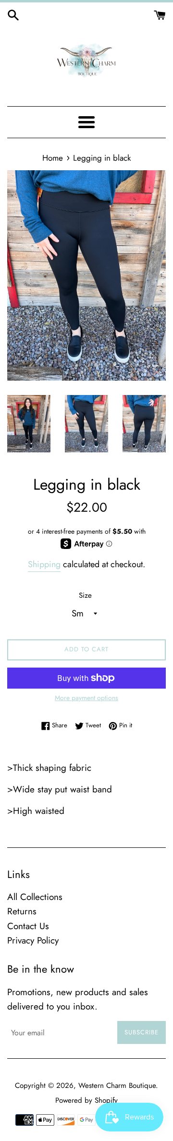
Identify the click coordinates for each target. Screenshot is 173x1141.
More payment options (86, 697)
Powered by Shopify (86, 1100)
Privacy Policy (33, 940)
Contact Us (28, 926)
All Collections (34, 896)
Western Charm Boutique (117, 1085)
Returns (22, 911)
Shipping (44, 564)
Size (85, 595)
